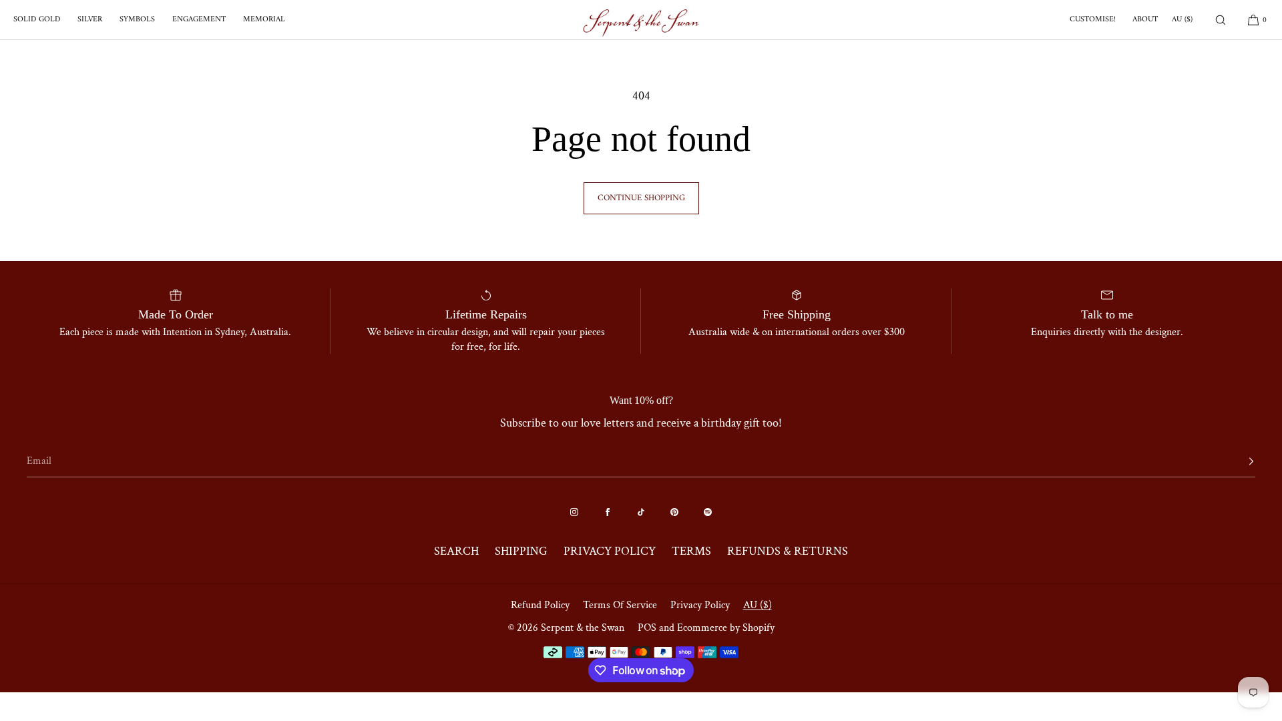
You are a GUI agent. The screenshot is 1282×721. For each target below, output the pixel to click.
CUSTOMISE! (1093, 20)
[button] (1221, 19)
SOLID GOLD (36, 20)
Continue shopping (641, 198)
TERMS (691, 551)
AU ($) (1182, 20)
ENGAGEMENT (199, 20)
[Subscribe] (1238, 461)
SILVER (89, 20)
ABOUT (1145, 20)
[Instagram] (574, 512)
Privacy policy (700, 605)
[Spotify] (707, 512)
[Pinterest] (674, 512)
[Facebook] (607, 512)
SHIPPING (521, 551)
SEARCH (456, 551)
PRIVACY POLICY (610, 551)
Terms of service (620, 605)
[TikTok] (641, 512)
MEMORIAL (264, 20)
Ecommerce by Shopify (726, 628)
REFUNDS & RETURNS (787, 551)
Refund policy (540, 605)
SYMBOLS (137, 20)
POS (647, 628)
